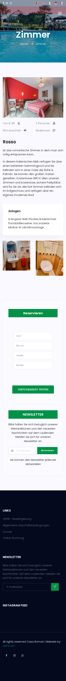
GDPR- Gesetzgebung (17, 519)
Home (24, 44)
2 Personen (43, 123)
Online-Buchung (13, 538)
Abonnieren (47, 450)
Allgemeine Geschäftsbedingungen (26, 525)
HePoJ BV (9, 646)
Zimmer (41, 44)
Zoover (7, 532)
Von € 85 (9, 123)
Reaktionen (43, 130)
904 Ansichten (12, 130)
